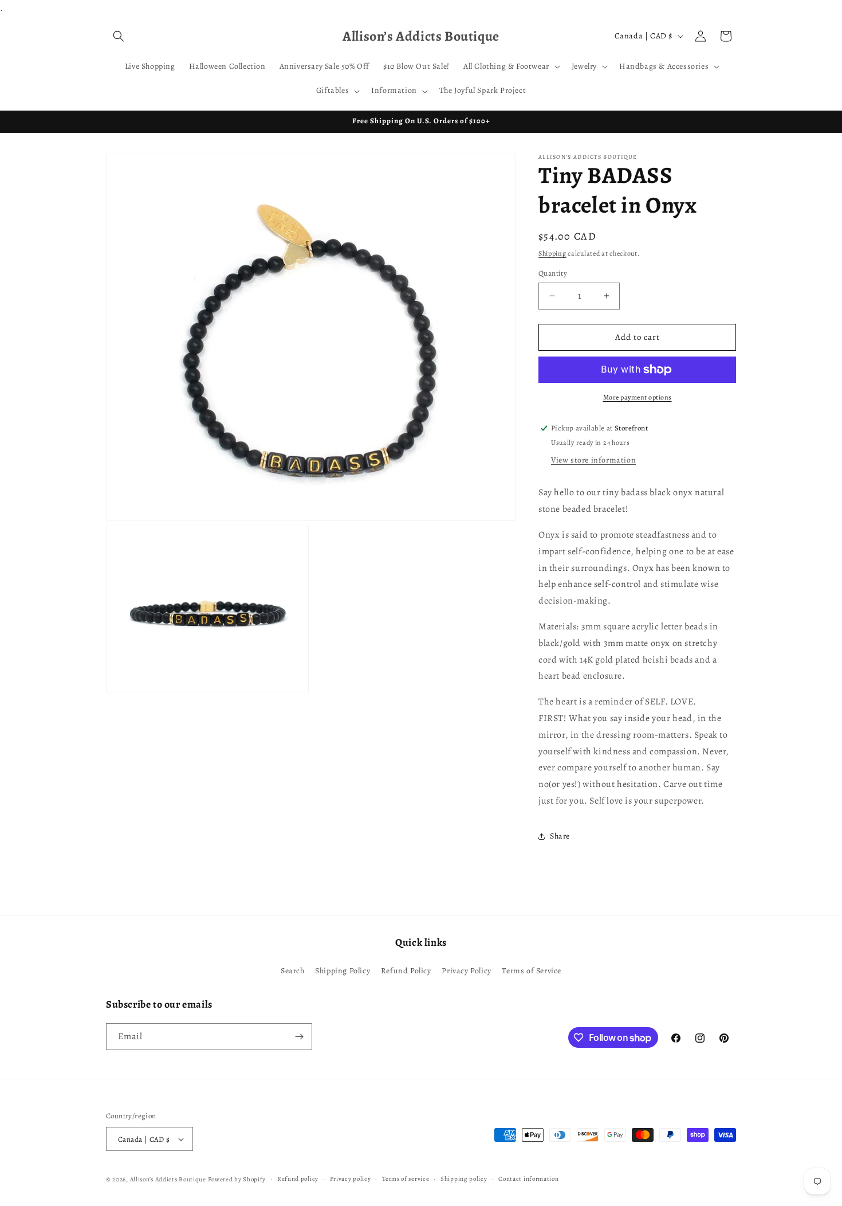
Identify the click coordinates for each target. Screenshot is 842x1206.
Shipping (552, 253)
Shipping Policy (342, 970)
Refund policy (297, 1178)
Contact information (528, 1178)
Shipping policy (463, 1178)
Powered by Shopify (237, 1179)
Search (293, 970)
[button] (118, 36)
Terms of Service (531, 970)
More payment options (637, 397)
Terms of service (405, 1178)
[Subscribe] (299, 1036)
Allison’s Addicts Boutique (168, 1179)
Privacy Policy (466, 970)
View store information (593, 460)
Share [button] (560, 836)
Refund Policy (406, 970)
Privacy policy (350, 1178)
